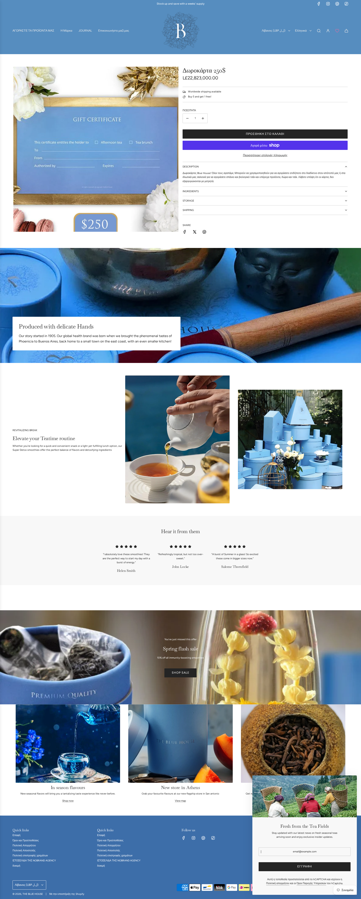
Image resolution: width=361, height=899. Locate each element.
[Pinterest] (337, 4)
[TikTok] (346, 4)
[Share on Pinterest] (204, 232)
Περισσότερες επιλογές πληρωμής (265, 155)
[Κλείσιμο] (349, 783)
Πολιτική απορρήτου (277, 883)
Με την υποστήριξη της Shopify (66, 894)
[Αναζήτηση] (318, 30)
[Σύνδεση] (328, 30)
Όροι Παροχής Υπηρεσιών (311, 883)
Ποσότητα (189, 110)
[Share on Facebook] (184, 232)
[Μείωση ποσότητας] (187, 118)
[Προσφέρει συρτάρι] (337, 30)
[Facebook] (318, 4)
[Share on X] (194, 232)
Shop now (68, 800)
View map (180, 800)
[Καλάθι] (346, 30)
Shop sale (180, 672)
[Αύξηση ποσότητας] (202, 118)
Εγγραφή (304, 866)
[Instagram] (328, 4)
